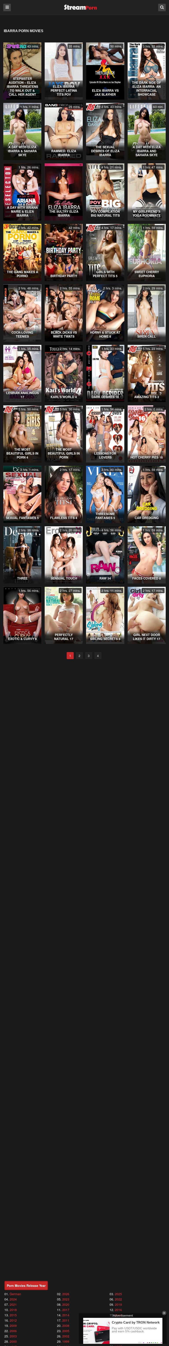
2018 (13, 1310)
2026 (65, 1294)
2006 (13, 1331)
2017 (65, 1310)
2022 (118, 1299)
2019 (118, 1304)
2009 (13, 1325)
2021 (13, 1304)
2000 (13, 1341)
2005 (65, 1331)
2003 (13, 1336)
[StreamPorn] (80, 7)
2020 (65, 1304)
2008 (65, 1325)
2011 (65, 1320)
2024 (13, 1299)
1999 (65, 1341)
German (15, 1294)
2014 (65, 1315)
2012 (13, 1320)
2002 (65, 1336)
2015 (13, 1315)
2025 (118, 1294)
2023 (65, 1299)
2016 (118, 1310)
